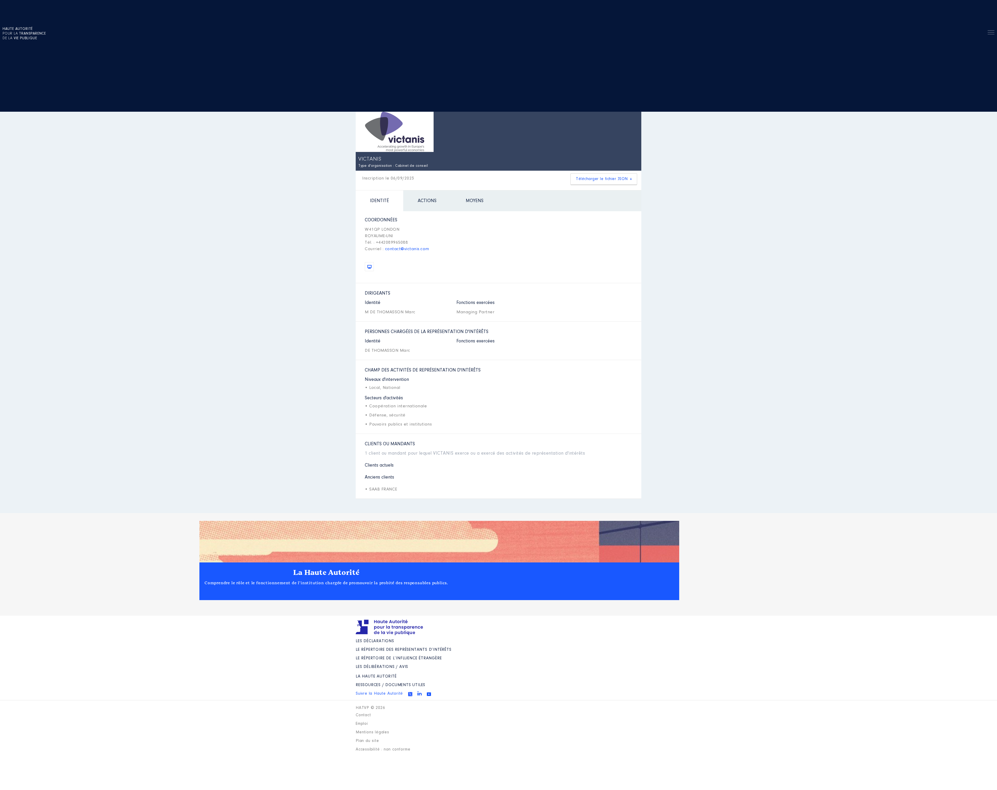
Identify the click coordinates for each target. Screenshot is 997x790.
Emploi (362, 724)
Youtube (429, 694)
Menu (991, 33)
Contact (363, 715)
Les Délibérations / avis (382, 667)
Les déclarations (375, 641)
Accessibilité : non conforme (383, 749)
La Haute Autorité (326, 572)
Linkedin (419, 693)
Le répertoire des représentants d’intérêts (404, 650)
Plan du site (367, 741)
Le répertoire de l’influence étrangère (399, 658)
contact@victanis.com (407, 249)
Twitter (410, 694)
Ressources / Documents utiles (390, 685)
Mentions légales (372, 732)
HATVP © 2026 (370, 708)
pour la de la (24, 33)
